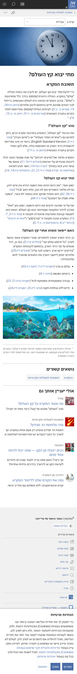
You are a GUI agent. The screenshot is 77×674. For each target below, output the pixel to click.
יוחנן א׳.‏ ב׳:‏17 (36, 150)
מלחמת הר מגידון (62, 170)
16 (8, 170)
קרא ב (70, 22)
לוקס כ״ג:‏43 (30, 266)
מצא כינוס (66, 555)
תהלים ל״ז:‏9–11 (31, 162)
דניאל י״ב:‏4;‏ (66, 223)
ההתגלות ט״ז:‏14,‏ (20, 170)
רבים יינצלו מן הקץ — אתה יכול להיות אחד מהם (35, 452)
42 (63, 194)
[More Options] (5, 12)
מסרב (55, 667)
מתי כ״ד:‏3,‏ (14, 214)
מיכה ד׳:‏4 (45, 273)
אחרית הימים (16, 218)
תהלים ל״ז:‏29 (21, 250)
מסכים (68, 667)
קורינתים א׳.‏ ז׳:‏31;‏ (34, 113)
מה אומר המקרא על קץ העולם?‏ (40, 403)
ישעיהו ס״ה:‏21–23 (19, 281)
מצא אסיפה (65, 549)
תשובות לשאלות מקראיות (59, 12)
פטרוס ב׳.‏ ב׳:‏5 (61, 109)
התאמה (42, 667)
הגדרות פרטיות (46, 656)
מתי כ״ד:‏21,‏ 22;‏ (40, 170)
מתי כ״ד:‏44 (39, 198)
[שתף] (13, 12)
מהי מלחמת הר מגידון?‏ (46, 424)
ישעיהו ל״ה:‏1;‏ (45, 266)
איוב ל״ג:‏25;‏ (34, 288)
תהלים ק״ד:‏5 (32, 242)
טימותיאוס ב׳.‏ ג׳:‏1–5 (46, 223)
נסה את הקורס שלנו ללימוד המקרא (38, 480)
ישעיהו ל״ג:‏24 (18, 288)
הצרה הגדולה (39, 166)
